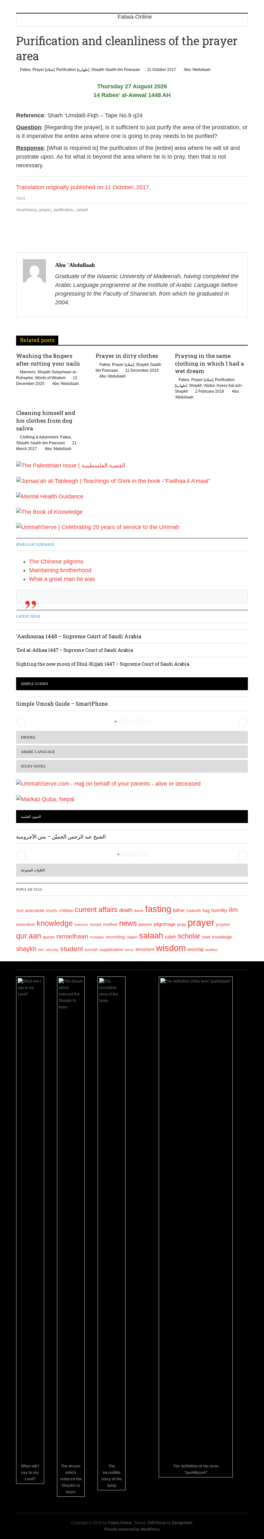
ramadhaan (72, 936)
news (128, 923)
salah (170, 936)
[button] (21, 723)
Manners (27, 372)
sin (41, 949)
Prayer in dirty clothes (127, 355)
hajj (206, 910)
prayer (45, 210)
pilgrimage (164, 924)
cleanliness (26, 210)
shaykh (26, 948)
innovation (25, 924)
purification (63, 210)
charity (51, 910)
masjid (95, 924)
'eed (20, 910)
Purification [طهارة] (72, 69)
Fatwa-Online (120, 1523)
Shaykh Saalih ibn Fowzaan (115, 69)
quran (49, 937)
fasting (158, 909)
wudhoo (211, 950)
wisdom (171, 948)
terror (129, 950)
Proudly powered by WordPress (132, 1529)
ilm (233, 909)
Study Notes (33, 766)
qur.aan (28, 936)
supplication (111, 949)
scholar (189, 936)
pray (181, 924)
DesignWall (182, 1523)
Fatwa (25, 69)
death (125, 910)
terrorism (145, 949)
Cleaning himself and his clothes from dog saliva (45, 420)
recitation (97, 937)
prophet (223, 924)
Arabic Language (38, 752)
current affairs (96, 910)
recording (115, 936)
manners (81, 924)
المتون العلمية (31, 817)
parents (145, 924)
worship (195, 949)
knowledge (55, 923)
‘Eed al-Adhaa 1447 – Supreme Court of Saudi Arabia (74, 650)
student (71, 948)
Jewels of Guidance (35, 544)
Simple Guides (34, 684)
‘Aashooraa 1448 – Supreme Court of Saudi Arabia (78, 636)
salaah (82, 210)
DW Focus (157, 1523)
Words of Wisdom (50, 378)
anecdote (34, 910)
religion (132, 937)
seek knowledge (217, 937)
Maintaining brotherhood (60, 570)
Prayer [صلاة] (43, 69)
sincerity (52, 950)
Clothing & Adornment (39, 437)
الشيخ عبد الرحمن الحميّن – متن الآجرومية (61, 836)
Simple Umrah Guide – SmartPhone (62, 703)
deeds (139, 911)
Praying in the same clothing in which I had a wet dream (209, 363)
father (179, 910)
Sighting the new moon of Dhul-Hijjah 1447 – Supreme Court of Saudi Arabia (102, 664)
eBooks (28, 737)
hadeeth (193, 910)
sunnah (91, 950)
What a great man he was (62, 579)
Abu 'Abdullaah (197, 69)
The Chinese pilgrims (56, 561)
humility (219, 910)
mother (110, 924)
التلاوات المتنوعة (33, 870)
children (66, 910)
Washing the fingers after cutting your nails (48, 359)
